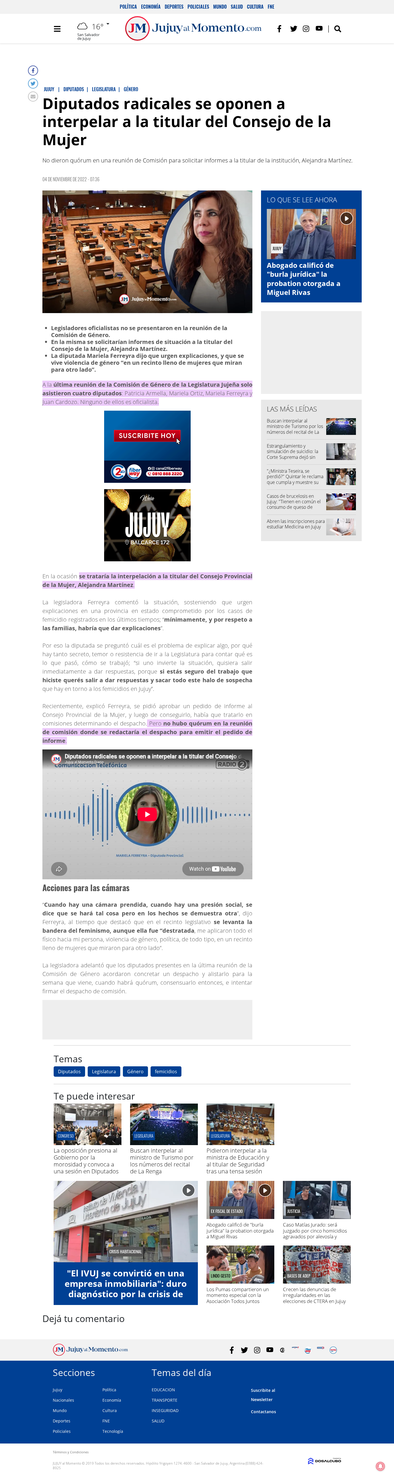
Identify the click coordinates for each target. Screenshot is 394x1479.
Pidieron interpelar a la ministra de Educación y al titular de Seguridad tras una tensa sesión (238, 1161)
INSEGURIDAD (165, 1410)
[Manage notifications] (380, 1466)
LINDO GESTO (220, 1276)
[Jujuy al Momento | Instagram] (306, 28)
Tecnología (112, 1431)
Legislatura (104, 1071)
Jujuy (57, 1389)
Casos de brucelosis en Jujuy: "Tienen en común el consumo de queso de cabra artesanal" (294, 504)
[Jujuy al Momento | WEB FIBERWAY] (308, 1350)
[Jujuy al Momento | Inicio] (334, 1371)
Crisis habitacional (125, 1252)
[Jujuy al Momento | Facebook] (281, 28)
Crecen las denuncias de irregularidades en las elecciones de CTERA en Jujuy (314, 1295)
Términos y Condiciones (71, 1452)
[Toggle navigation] (57, 29)
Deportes (174, 6)
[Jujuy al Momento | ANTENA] (295, 1350)
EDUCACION (163, 1389)
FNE (271, 6)
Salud (237, 6)
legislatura (220, 1136)
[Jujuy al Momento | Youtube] (319, 28)
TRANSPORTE (164, 1400)
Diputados (69, 1071)
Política (128, 6)
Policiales (198, 6)
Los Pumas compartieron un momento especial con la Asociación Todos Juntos (238, 1295)
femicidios (166, 1071)
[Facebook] (33, 71)
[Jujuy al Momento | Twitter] (293, 28)
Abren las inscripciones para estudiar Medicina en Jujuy (296, 524)
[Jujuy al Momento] (90, 1354)
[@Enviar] (33, 96)
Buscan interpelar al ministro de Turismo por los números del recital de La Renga (295, 429)
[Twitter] (33, 83)
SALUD (158, 1421)
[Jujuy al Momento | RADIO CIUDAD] (333, 1350)
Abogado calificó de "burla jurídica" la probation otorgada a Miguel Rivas (304, 278)
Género (135, 1071)
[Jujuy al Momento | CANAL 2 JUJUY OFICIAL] (282, 1350)
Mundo (220, 6)
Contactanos (263, 1411)
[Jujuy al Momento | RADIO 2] (320, 1350)
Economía (151, 6)
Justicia (293, 1211)
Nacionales (63, 1400)
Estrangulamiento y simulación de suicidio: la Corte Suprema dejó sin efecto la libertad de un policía (292, 457)
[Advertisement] (147, 1019)
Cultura (255, 6)
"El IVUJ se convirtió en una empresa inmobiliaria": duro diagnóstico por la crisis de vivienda (126, 1288)
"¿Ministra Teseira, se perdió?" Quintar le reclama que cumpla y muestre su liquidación (295, 479)
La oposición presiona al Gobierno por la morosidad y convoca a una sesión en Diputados (86, 1161)
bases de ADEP (298, 1276)
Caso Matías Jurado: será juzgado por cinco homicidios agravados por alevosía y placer (315, 1233)
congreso (66, 1136)
